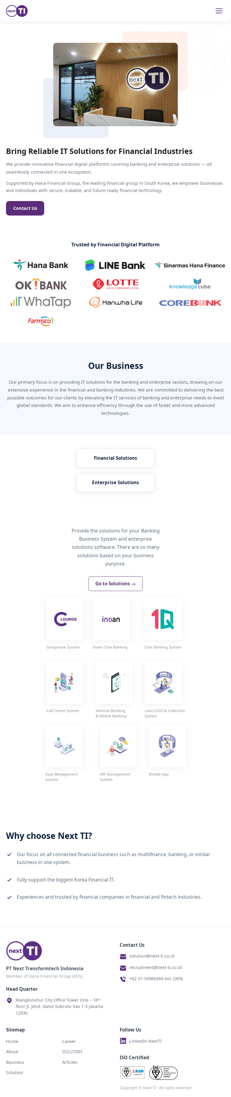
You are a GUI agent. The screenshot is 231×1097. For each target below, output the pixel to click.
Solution (14, 1072)
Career (69, 1041)
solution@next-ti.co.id (151, 956)
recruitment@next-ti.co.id (155, 967)
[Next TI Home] (17, 11)
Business (15, 1062)
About (12, 1051)
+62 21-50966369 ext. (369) (156, 978)
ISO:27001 (72, 1051)
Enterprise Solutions (115, 482)
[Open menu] (219, 11)
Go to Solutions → (115, 583)
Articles (69, 1062)
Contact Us (25, 208)
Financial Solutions (115, 458)
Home (12, 1041)
